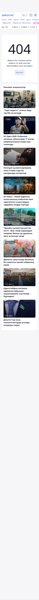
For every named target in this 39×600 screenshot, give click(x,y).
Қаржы (16, 20)
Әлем (10, 20)
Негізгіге (19, 72)
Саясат (4, 20)
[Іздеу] (31, 15)
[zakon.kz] (8, 15)
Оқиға (22, 20)
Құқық (28, 20)
